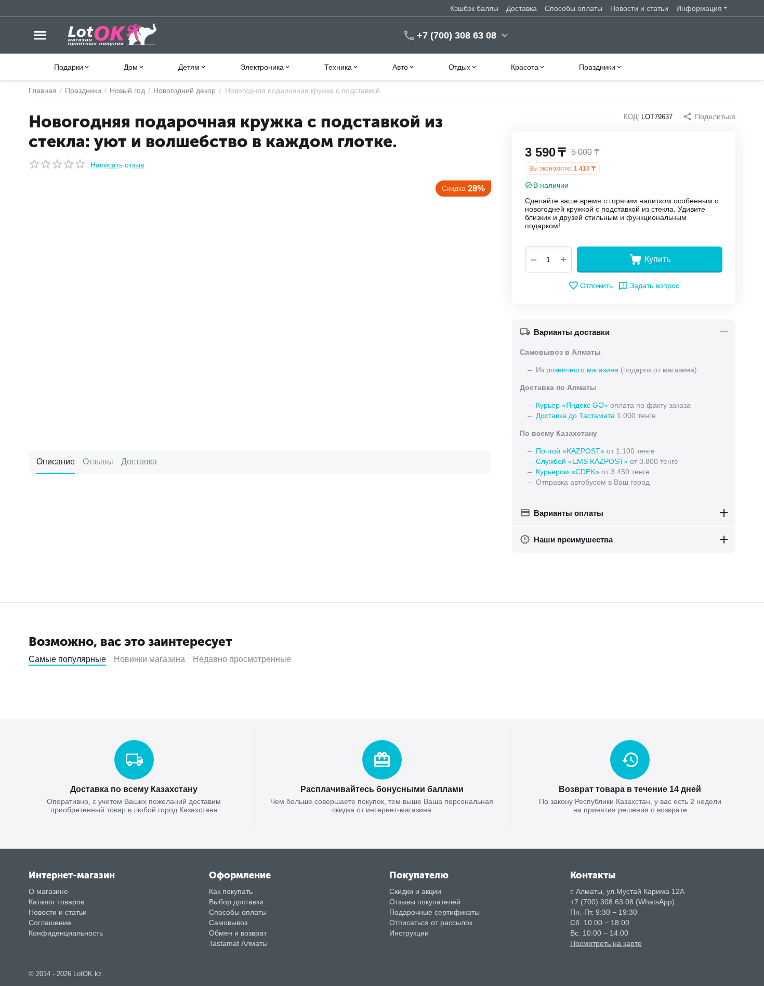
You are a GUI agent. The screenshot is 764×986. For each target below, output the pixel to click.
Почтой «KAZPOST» (570, 451)
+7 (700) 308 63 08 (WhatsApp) (622, 902)
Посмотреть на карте (606, 943)
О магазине (48, 891)
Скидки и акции (415, 891)
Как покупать (231, 891)
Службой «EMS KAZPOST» (582, 461)
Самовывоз (228, 922)
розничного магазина (582, 370)
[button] (709, 116)
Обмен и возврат (238, 933)
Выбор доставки (236, 902)
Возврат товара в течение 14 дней (630, 789)
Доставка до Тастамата (575, 415)
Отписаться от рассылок (430, 922)
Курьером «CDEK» (567, 472)
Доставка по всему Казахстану (133, 789)
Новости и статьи (639, 8)
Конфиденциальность (66, 933)
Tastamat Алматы (238, 943)
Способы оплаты (573, 8)
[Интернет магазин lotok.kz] (112, 35)
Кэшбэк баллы (474, 8)
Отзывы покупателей (424, 902)
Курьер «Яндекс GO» (572, 405)
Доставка (521, 8)
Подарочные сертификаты (434, 912)
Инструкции (409, 933)
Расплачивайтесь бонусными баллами (382, 789)
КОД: (632, 117)
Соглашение (50, 922)
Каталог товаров (56, 902)
